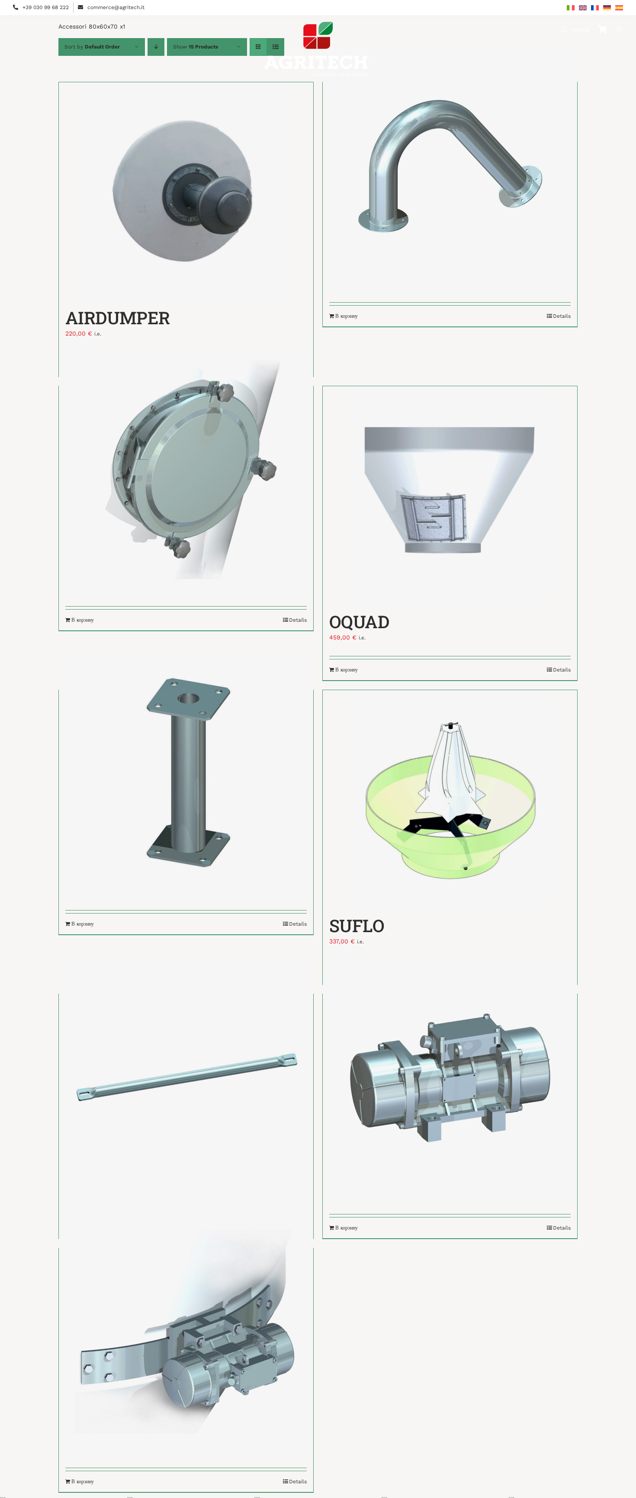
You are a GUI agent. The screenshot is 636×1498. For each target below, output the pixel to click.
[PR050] (186, 773)
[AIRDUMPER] (186, 190)
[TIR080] (186, 1077)
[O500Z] (186, 469)
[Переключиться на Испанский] (619, 7)
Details (562, 316)
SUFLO (356, 925)
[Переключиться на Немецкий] (607, 7)
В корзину (346, 316)
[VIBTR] (186, 1331)
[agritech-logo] (318, 24)
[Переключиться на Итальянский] (571, 7)
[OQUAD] (450, 494)
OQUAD (359, 621)
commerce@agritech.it (116, 7)
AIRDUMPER (117, 317)
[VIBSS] (450, 1077)
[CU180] (450, 165)
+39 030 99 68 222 (45, 7)
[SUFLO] (450, 798)
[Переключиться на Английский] (583, 7)
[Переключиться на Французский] (595, 7)
